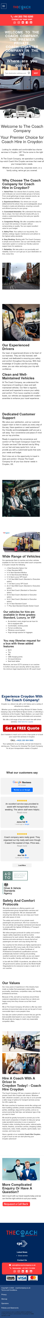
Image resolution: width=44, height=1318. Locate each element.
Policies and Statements (10, 1308)
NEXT (36, 73)
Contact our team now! (22, 19)
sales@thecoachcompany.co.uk (24, 1265)
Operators (5, 1303)
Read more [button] (22, 812)
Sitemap (4, 1299)
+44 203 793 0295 (23, 16)
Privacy (4, 1294)
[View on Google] (22, 818)
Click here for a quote (25, 722)
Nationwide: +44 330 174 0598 (24, 1268)
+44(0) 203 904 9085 (24, 740)
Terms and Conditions (9, 1290)
